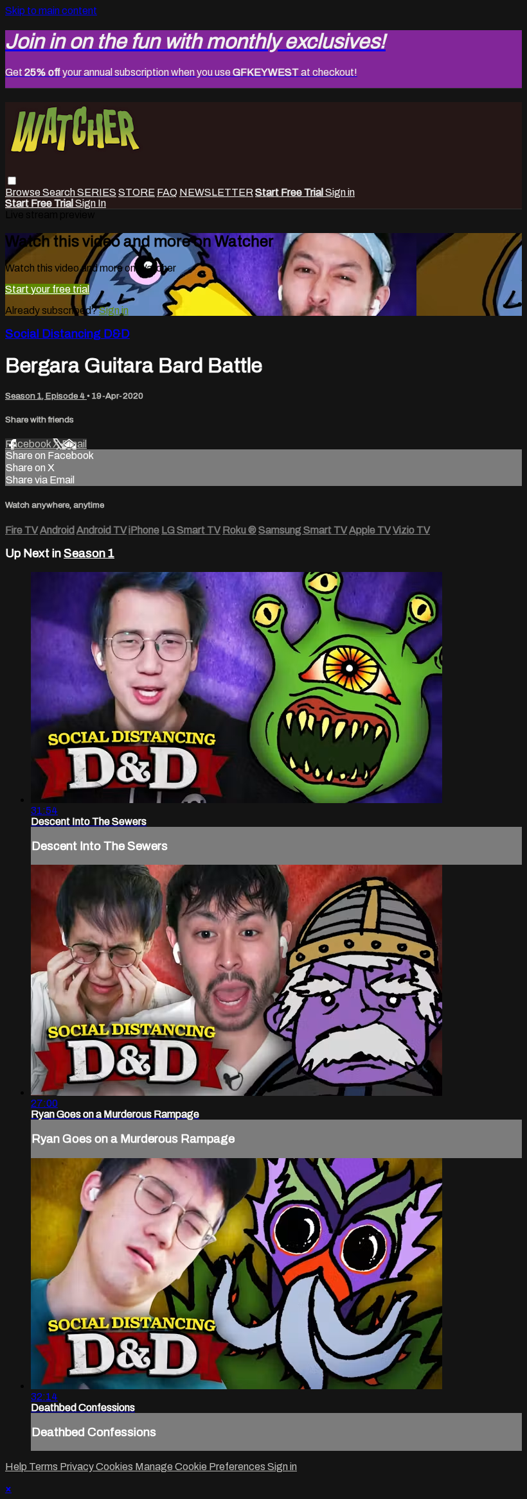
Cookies (115, 1466)
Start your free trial (47, 289)
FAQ (167, 192)
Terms (44, 1466)
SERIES (96, 192)
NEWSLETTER (216, 192)
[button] (12, 181)
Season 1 (89, 553)
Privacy (78, 1466)
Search (59, 192)
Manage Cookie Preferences (201, 1466)
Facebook (29, 443)
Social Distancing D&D (67, 333)
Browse (23, 192)
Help (17, 1466)
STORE (136, 192)
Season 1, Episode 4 (46, 396)
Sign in (340, 192)
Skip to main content (51, 10)
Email (74, 443)
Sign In (90, 203)
